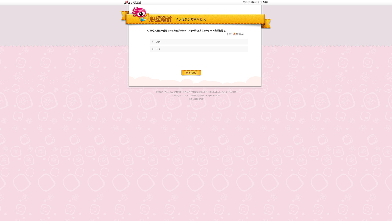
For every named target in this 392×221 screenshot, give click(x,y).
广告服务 (178, 92)
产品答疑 (232, 92)
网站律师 (203, 92)
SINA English (214, 92)
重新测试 (191, 73)
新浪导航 (264, 2)
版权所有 (200, 99)
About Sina (169, 92)
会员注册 (223, 92)
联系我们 (186, 92)
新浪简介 (160, 92)
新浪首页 (255, 2)
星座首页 (246, 2)
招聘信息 (195, 92)
